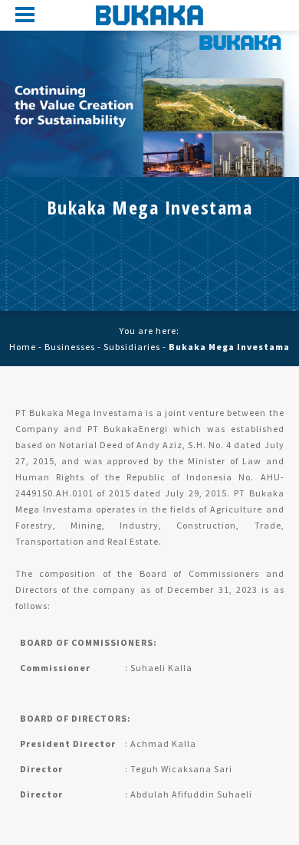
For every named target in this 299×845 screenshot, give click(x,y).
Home (22, 346)
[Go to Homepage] (149, 15)
